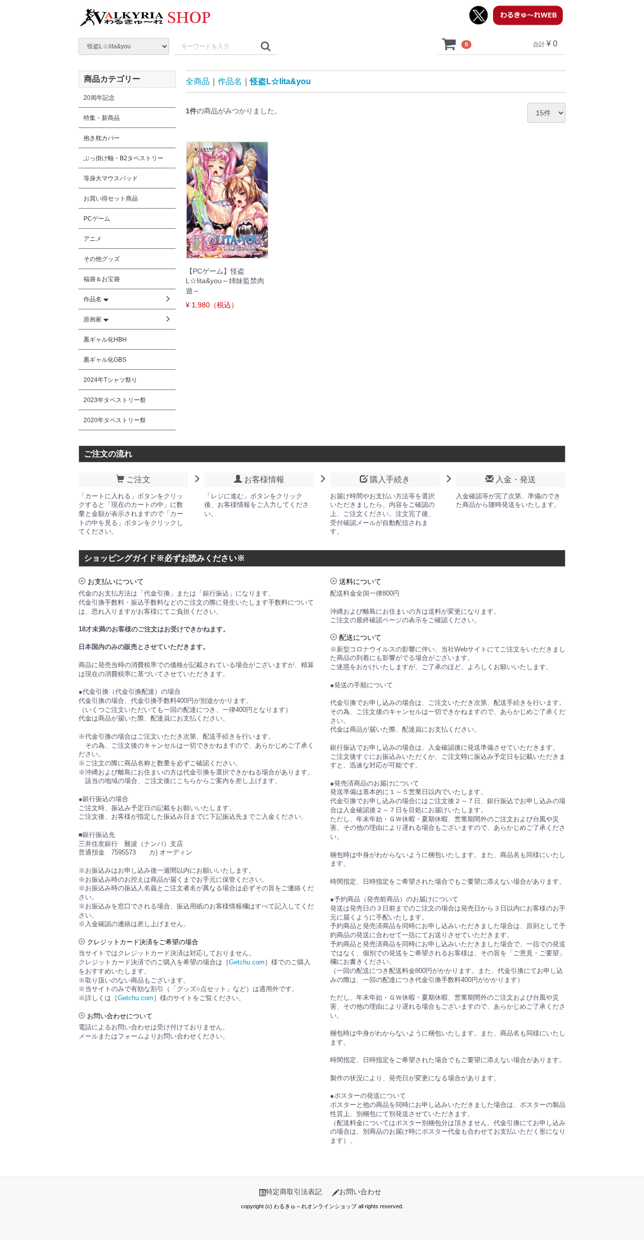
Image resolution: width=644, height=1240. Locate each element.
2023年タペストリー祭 (115, 400)
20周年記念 (99, 97)
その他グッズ (102, 259)
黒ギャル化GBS (105, 359)
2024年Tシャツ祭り (110, 379)
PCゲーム (97, 218)
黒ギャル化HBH (105, 339)
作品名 (230, 81)
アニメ (93, 238)
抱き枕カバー (102, 138)
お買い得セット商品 (111, 198)
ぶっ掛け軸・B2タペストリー (124, 158)
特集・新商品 (102, 117)
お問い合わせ (360, 1192)
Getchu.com (247, 962)
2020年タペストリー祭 (115, 420)
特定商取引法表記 (294, 1192)
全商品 (198, 81)
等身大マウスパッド (111, 178)
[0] (449, 44)
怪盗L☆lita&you (280, 81)
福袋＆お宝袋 (102, 279)
